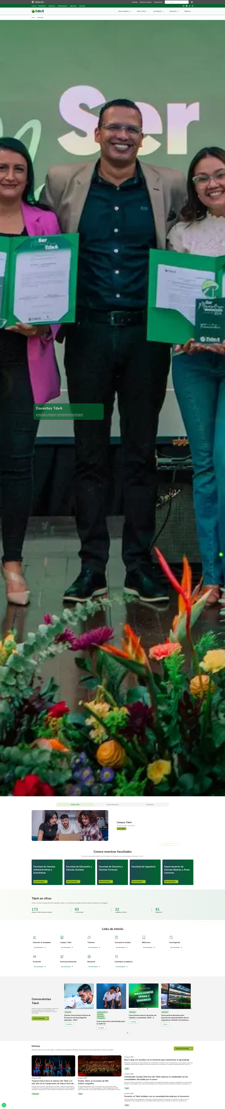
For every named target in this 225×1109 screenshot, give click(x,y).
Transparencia (158, 2)
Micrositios (173, 11)
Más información (39, 881)
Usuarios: (34, 6)
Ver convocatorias (39, 1018)
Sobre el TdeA (141, 11)
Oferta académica (123, 11)
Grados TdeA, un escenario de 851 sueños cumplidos (93, 1082)
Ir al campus (121, 828)
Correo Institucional (112, 804)
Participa (134, 2)
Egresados (73, 6)
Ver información (38, 947)
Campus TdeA (75, 804)
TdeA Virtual (150, 804)
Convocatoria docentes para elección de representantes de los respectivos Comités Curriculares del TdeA (175, 1017)
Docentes (82, 6)
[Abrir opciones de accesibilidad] (221, 554)
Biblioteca (188, 11)
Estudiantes (42, 6)
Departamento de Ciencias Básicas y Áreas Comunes (177, 869)
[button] (127, 1032)
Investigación (158, 11)
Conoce (165, 1024)
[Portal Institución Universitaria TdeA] (38, 11)
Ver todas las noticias (182, 1048)
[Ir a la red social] (183, 6)
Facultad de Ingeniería (143, 866)
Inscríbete (69, 1024)
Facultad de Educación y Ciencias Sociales (79, 868)
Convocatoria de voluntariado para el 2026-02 (111, 1022)
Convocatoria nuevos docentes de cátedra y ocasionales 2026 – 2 (142, 1016)
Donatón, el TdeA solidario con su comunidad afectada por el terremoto (156, 1096)
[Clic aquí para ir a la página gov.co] (38, 2)
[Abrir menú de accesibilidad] (192, 2)
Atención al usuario (146, 2)
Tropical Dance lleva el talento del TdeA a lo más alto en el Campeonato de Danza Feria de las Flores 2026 (52, 1082)
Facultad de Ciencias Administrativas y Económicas (44, 869)
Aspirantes (52, 6)
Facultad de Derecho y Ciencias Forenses (111, 868)
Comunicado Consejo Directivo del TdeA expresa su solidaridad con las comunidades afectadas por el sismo (156, 1078)
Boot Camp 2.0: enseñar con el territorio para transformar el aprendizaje (156, 1060)
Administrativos (62, 6)
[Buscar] (167, 2)
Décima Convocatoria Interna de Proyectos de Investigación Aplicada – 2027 (77, 1017)
